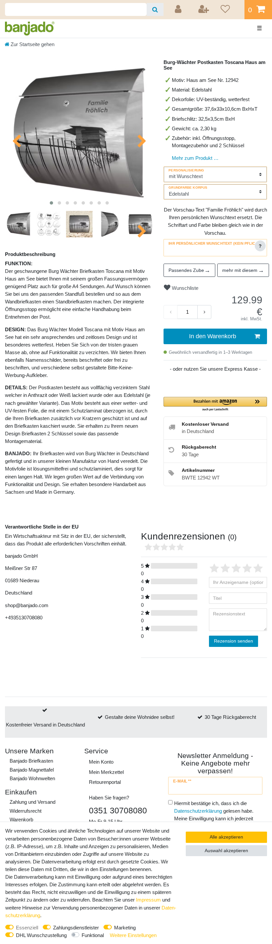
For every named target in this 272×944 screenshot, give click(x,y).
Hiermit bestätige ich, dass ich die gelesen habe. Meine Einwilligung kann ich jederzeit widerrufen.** (213, 814)
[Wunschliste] (230, 9)
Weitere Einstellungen (133, 935)
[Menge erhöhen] (204, 312)
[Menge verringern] (170, 312)
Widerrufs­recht (25, 811)
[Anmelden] (179, 9)
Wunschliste (184, 288)
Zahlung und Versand (32, 802)
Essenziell (27, 927)
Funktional (93, 935)
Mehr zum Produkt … (195, 158)
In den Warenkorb (212, 336)
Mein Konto (101, 762)
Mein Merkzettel (106, 772)
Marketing (125, 927)
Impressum (148, 900)
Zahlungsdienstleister (76, 927)
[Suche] (155, 9)
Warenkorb (21, 819)
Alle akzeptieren (226, 837)
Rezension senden (233, 641)
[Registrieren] (204, 9)
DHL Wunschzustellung (41, 935)
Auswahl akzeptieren (226, 850)
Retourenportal (105, 782)
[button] (215, 404)
